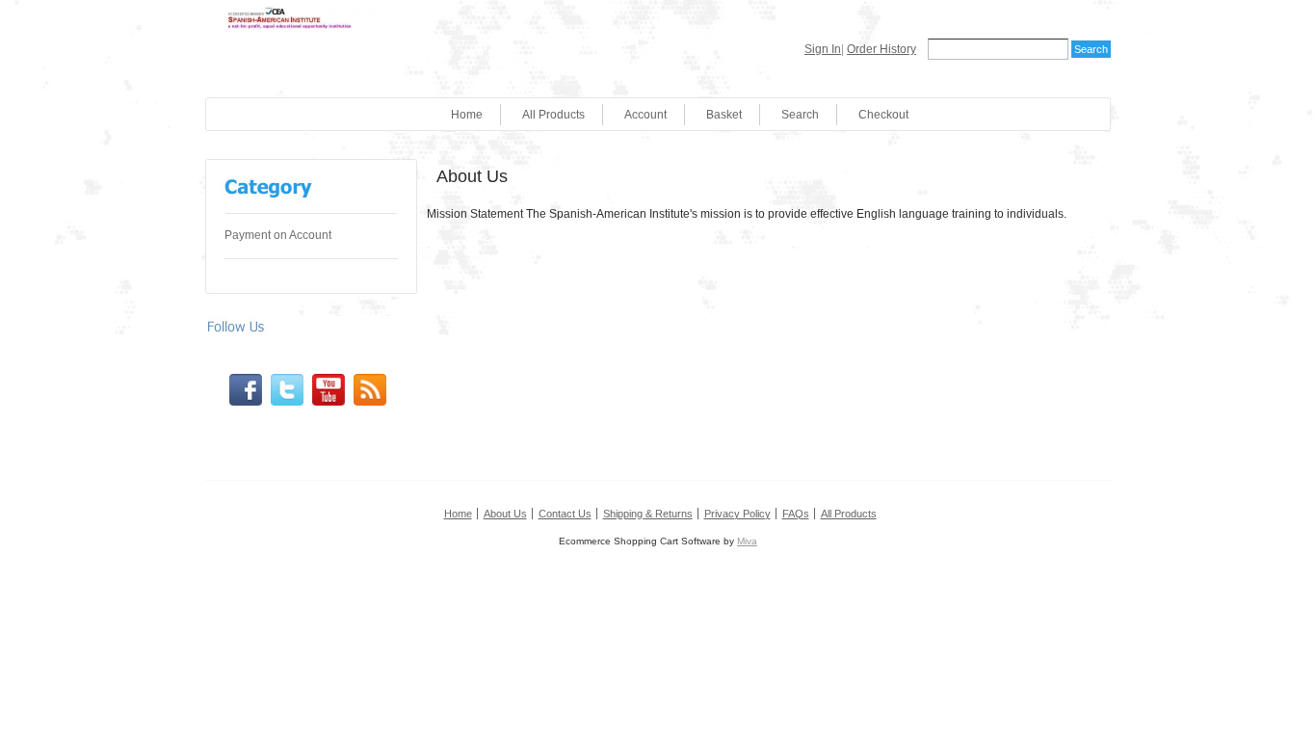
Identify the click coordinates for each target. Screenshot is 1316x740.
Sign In (822, 49)
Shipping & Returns (648, 513)
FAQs (795, 513)
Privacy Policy (737, 513)
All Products (553, 114)
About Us (505, 513)
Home (467, 114)
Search (800, 114)
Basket (724, 114)
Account (645, 114)
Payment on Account (277, 235)
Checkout (883, 114)
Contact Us (565, 513)
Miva (747, 541)
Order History (881, 49)
